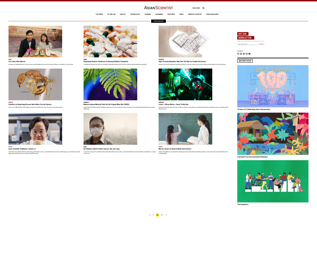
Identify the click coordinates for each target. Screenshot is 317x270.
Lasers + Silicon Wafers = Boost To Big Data (173, 104)
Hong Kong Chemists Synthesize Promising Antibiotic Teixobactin (106, 61)
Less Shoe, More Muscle (17, 61)
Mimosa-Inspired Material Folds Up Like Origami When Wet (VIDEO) (106, 104)
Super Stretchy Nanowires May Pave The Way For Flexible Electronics (182, 61)
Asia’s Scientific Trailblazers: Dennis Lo (22, 149)
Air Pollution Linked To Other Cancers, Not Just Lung (101, 149)
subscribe (196, 8)
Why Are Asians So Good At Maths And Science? (175, 149)
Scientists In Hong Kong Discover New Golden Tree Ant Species (30, 104)
